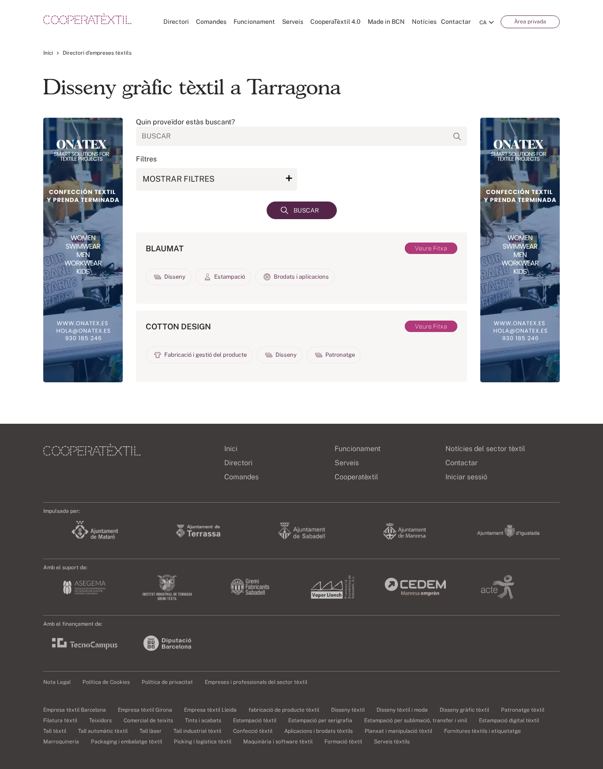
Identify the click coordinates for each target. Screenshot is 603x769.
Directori (176, 21)
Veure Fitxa (431, 248)
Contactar (456, 21)
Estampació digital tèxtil (509, 720)
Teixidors (100, 720)
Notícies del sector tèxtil (485, 448)
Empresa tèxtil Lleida (210, 710)
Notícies (424, 21)
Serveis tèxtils (392, 742)
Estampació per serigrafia (320, 720)
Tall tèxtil (54, 731)
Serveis (292, 21)
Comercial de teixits (148, 720)
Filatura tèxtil (60, 720)
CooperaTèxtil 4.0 (335, 21)
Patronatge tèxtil (522, 710)
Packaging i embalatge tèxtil (126, 742)
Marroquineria (61, 742)
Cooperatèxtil (356, 477)
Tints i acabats (203, 720)
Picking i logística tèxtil (202, 742)
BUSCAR (306, 210)
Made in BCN (386, 21)
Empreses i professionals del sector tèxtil (256, 682)
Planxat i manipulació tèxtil (398, 731)
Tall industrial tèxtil (197, 731)
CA (483, 22)
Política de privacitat (167, 682)
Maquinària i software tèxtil (278, 742)
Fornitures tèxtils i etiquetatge (482, 731)
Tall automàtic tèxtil (103, 731)
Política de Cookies (106, 682)
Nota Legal (57, 682)
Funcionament (254, 21)
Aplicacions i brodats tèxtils (318, 731)
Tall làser (150, 731)
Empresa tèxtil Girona (145, 710)
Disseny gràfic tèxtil (464, 710)
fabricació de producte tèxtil (284, 710)
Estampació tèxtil (254, 720)
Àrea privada (530, 22)
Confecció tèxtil (252, 731)
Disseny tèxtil (348, 710)
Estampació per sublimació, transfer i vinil (415, 720)
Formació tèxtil (343, 742)
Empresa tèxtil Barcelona (74, 710)
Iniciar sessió (466, 477)
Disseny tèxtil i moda (402, 710)
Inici (48, 53)
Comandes (211, 21)
